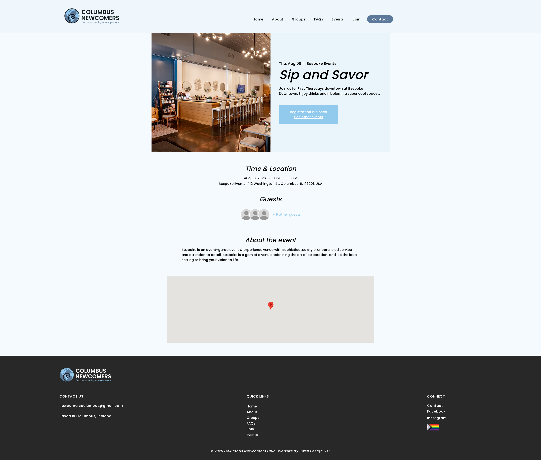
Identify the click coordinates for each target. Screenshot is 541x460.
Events (252, 434)
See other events (308, 117)
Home (252, 406)
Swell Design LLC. (315, 451)
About (252, 412)
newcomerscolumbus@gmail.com (91, 405)
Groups (253, 417)
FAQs (251, 423)
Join (250, 429)
